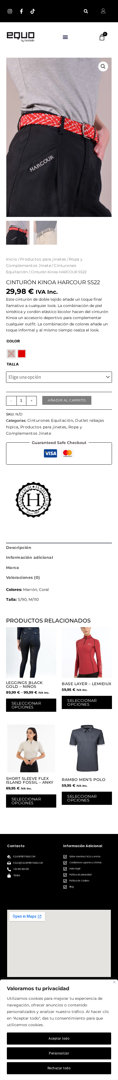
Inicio (11, 259)
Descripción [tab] (19, 547)
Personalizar (59, 1053)
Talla (13, 364)
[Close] (114, 982)
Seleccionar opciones (26, 705)
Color (13, 341)
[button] (86, 11)
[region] (59, 1029)
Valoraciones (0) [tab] (23, 577)
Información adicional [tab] (29, 557)
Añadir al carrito (67, 400)
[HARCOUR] (33, 499)
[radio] (11, 354)
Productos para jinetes (43, 259)
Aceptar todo (59, 1038)
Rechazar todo (59, 1068)
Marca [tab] (12, 567)
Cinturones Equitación (50, 420)
